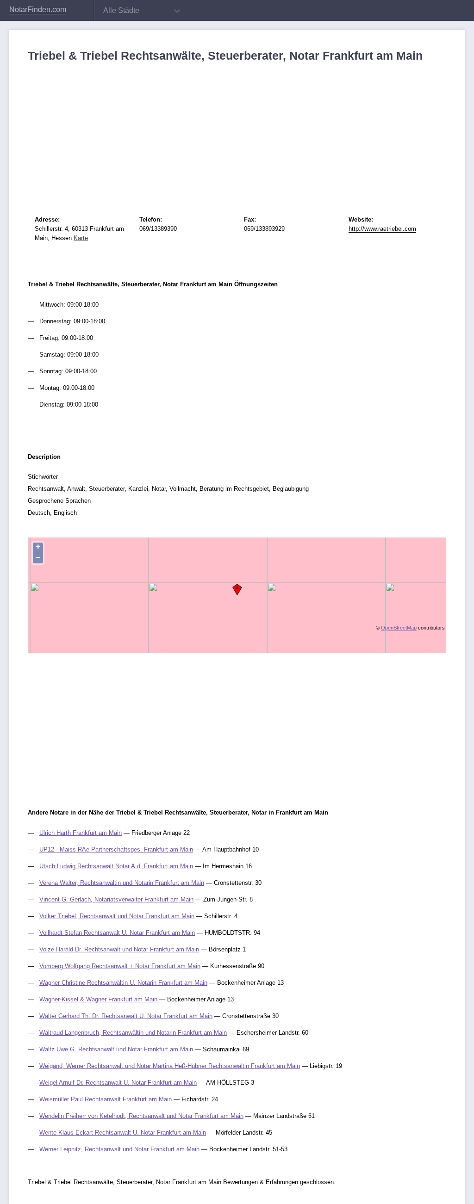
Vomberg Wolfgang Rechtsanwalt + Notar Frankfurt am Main (119, 966)
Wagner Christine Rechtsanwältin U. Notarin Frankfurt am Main (123, 982)
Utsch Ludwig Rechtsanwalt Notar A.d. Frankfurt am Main (116, 866)
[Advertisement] (237, 132)
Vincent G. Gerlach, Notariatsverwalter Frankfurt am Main (116, 899)
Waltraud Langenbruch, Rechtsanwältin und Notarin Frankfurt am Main (133, 1032)
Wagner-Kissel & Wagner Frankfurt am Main (98, 999)
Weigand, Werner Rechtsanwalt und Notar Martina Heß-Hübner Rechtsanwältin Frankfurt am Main (169, 1065)
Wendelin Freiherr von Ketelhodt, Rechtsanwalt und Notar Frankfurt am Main (141, 1115)
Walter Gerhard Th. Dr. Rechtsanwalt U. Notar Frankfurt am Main (125, 1016)
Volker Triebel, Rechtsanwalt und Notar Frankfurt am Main (116, 916)
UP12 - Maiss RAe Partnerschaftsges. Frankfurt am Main (116, 849)
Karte (81, 238)
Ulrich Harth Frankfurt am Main (80, 832)
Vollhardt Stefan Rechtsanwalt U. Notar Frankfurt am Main (117, 932)
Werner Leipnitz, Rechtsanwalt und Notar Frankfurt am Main (119, 1149)
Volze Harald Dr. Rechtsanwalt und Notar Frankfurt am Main (119, 949)
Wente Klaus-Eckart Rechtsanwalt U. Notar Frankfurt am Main (122, 1132)
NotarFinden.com (37, 9)
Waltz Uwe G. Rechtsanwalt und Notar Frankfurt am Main (116, 1049)
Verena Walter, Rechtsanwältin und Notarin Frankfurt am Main (121, 882)
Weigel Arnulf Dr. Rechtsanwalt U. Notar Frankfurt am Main (118, 1082)
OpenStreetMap (399, 627)
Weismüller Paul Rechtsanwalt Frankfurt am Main (105, 1099)
